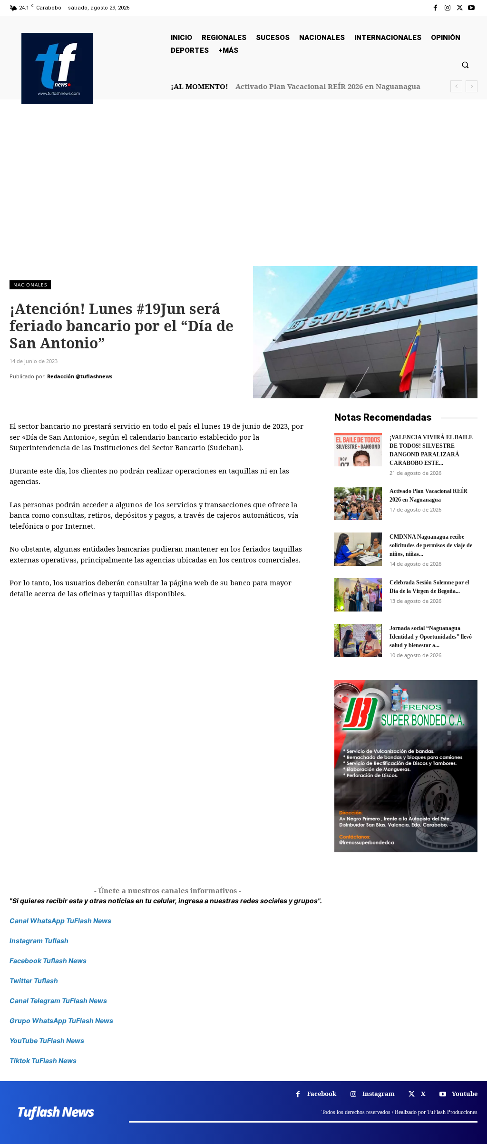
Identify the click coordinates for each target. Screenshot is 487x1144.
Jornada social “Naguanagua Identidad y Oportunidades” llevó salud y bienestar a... (431, 637)
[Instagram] (447, 8)
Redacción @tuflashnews (79, 376)
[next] (471, 86)
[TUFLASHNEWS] (57, 68)
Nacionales (30, 284)
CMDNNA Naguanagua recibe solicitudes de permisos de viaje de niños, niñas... (431, 545)
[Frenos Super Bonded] (405, 766)
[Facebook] (435, 8)
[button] (465, 64)
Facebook (321, 1093)
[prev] (456, 86)
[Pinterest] (62, 395)
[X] (460, 8)
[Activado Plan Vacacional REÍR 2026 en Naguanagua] (358, 503)
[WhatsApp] (84, 395)
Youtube (464, 1093)
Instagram (378, 1093)
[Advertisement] (243, 194)
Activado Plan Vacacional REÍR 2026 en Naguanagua (327, 86)
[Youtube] (471, 8)
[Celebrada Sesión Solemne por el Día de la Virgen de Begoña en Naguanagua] (358, 594)
